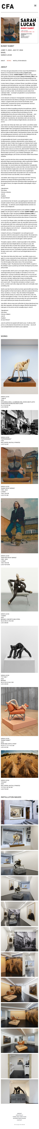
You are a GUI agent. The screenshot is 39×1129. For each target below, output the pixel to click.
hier (36, 80)
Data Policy (19, 1115)
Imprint (19, 1113)
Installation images (19, 60)
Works (9, 60)
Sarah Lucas (6, 55)
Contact (19, 1120)
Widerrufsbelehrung (19, 1118)
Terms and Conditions (19, 1116)
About (3, 60)
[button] (35, 5)
